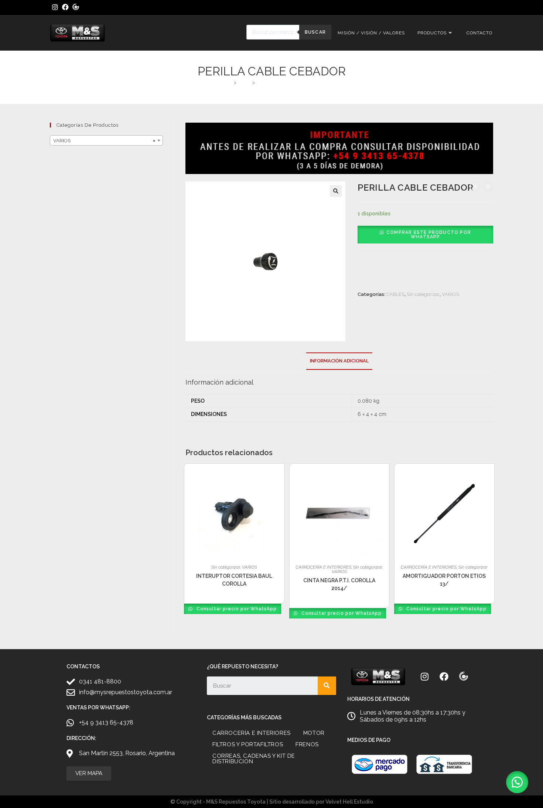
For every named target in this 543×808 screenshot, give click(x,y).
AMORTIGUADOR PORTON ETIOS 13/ (444, 580)
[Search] (327, 685)
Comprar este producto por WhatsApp (428, 234)
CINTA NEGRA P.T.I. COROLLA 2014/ (339, 584)
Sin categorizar (423, 294)
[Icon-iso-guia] (463, 676)
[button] (336, 191)
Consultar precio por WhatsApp (236, 608)
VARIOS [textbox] (104, 140)
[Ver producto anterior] (475, 186)
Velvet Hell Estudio (349, 802)
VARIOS (450, 294)
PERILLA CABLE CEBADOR (287, 82)
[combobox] (106, 140)
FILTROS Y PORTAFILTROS (247, 744)
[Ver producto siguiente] (488, 186)
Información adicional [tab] (339, 361)
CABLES (395, 294)
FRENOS (307, 744)
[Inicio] (229, 82)
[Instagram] (424, 676)
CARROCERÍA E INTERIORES (323, 567)
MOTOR (314, 733)
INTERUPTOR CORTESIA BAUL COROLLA (234, 580)
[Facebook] (444, 676)
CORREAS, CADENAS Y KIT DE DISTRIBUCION (253, 759)
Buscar (315, 32)
